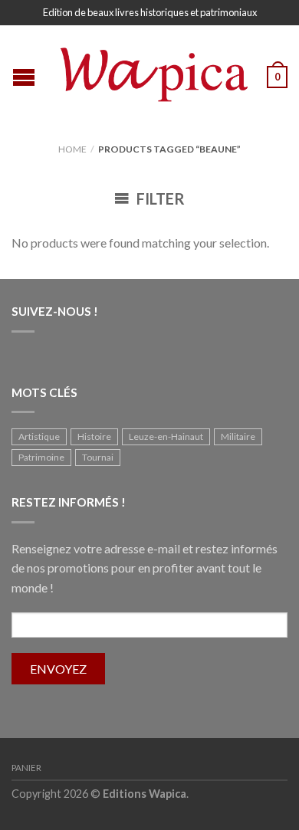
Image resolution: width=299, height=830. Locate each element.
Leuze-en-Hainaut (166, 436)
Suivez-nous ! (55, 311)
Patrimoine (41, 457)
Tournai (97, 457)
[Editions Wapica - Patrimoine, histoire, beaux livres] (151, 71)
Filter (159, 198)
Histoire (94, 436)
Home (72, 149)
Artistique (39, 436)
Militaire (238, 436)
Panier (26, 768)
